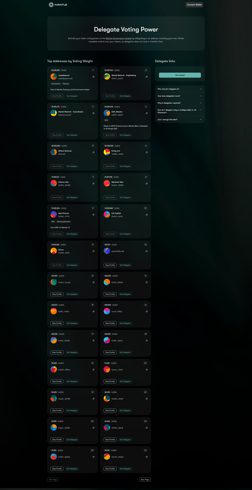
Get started (180, 75)
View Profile (57, 96)
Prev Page (53, 480)
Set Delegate (72, 96)
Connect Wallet (194, 5)
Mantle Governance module (119, 38)
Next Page (145, 480)
